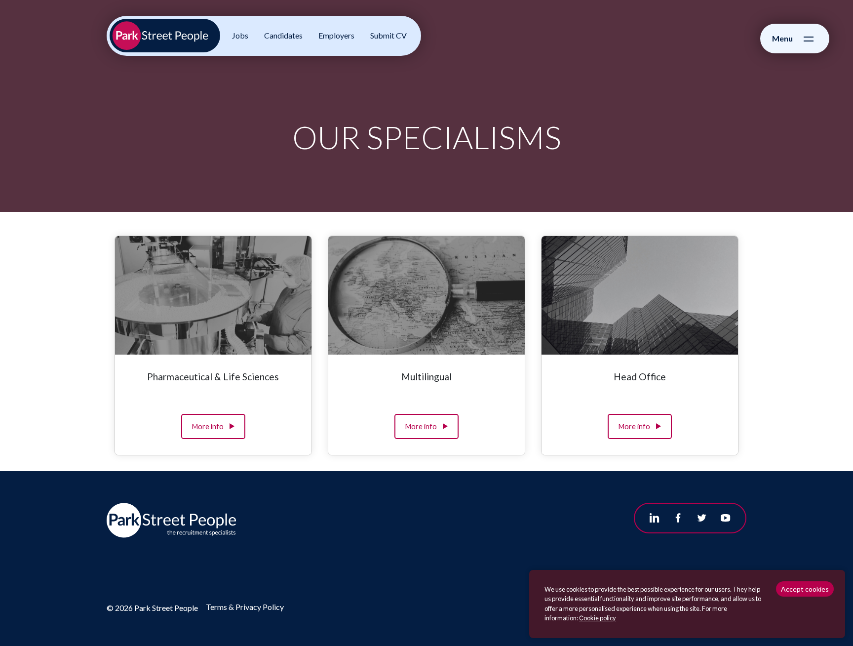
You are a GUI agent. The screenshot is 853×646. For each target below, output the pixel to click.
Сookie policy (597, 618)
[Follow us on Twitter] (702, 518)
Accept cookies (805, 589)
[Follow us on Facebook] (678, 518)
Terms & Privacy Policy (245, 606)
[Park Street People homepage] (165, 35)
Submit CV (388, 35)
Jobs (240, 35)
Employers (336, 35)
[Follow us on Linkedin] (654, 518)
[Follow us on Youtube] (725, 518)
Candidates (283, 35)
